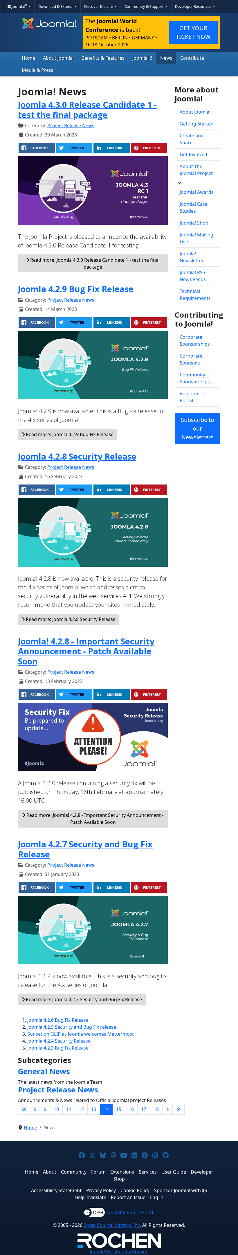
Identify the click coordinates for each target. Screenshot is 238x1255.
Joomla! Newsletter (192, 257)
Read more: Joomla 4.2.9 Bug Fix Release (69, 434)
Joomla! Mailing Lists (196, 238)
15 (118, 1109)
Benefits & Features (103, 58)
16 (131, 1109)
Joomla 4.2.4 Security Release (59, 1041)
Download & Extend (55, 6)
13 (93, 1109)
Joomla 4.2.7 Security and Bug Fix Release (85, 848)
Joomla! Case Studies (194, 207)
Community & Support (145, 6)
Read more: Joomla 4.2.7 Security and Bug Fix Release (83, 999)
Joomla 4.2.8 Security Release (77, 456)
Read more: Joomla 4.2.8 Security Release (70, 619)
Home (28, 58)
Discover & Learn (99, 6)
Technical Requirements (195, 294)
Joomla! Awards (197, 192)
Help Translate (90, 1197)
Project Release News (70, 125)
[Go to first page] (24, 1109)
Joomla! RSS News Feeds (193, 276)
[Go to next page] (167, 1109)
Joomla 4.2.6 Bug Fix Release (58, 1020)
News (166, 58)
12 (81, 1109)
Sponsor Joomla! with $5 (180, 1190)
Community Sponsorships (195, 378)
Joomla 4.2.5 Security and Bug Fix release (71, 1027)
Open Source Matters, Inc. (112, 1225)
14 (106, 1109)
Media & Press (37, 70)
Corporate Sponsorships (195, 340)
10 (56, 1109)
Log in (156, 1197)
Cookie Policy (134, 1190)
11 (68, 1109)
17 (143, 1109)
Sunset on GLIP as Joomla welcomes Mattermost (80, 1034)
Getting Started (197, 124)
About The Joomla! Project (196, 169)
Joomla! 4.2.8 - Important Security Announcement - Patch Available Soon (86, 651)
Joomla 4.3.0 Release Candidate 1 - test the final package (87, 109)
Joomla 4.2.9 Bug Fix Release (76, 288)
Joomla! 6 (142, 58)
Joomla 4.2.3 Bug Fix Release (58, 1048)
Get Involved (193, 154)
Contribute (192, 58)
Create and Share (192, 139)
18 (156, 1109)
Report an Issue (128, 1197)
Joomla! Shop (194, 223)
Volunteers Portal (192, 397)
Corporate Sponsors (191, 359)
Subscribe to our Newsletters (197, 428)
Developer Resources (193, 6)
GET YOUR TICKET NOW (193, 32)
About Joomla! (58, 58)
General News (44, 1071)
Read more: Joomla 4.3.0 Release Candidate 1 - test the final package (94, 263)
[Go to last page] (178, 1109)
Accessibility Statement (56, 1190)
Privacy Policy (101, 1190)
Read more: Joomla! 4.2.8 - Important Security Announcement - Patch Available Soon (94, 818)
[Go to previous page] (35, 1109)
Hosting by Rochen (119, 1251)
